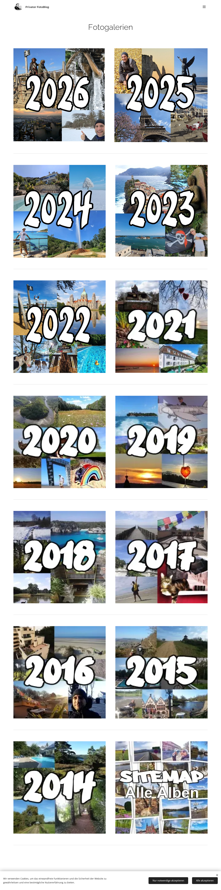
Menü (205, 6)
